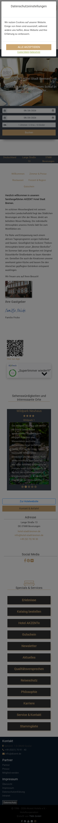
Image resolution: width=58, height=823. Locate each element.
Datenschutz (35, 52)
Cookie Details (23, 52)
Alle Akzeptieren (29, 47)
